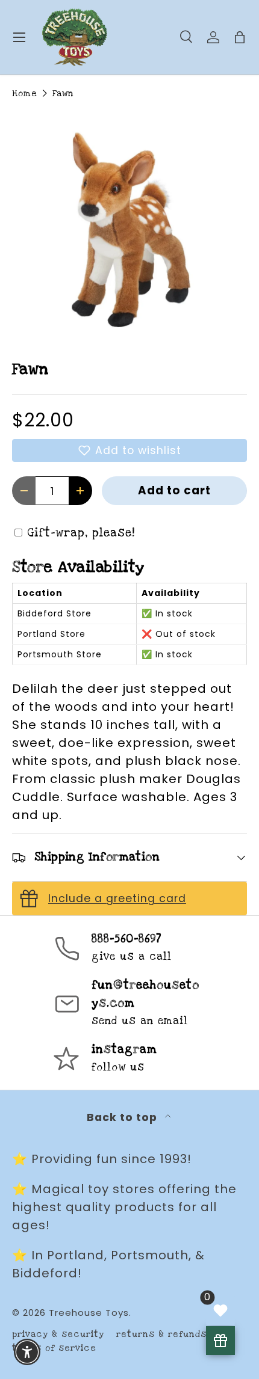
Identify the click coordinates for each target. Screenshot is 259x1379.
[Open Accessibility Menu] (27, 1352)
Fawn (63, 93)
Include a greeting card (117, 898)
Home (24, 93)
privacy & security (58, 1334)
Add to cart (174, 490)
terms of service (54, 1348)
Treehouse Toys (89, 1312)
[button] (129, 450)
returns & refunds (161, 1334)
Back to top (123, 1117)
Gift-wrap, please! (81, 533)
